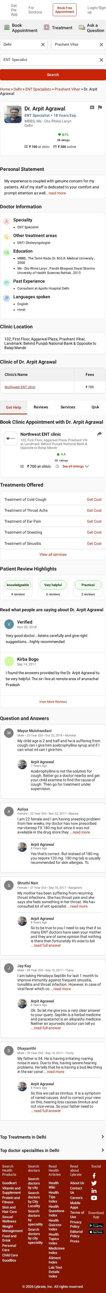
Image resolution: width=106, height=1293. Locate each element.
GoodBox (9, 1260)
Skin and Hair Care (9, 1209)
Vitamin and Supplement (11, 1190)
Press (74, 1241)
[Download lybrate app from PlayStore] (96, 1227)
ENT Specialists (38, 89)
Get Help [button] (13, 407)
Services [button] (68, 407)
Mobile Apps (75, 1205)
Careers (76, 1198)
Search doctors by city (34, 1183)
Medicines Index (57, 1250)
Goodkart (9, 1183)
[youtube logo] (94, 1200)
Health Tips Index (54, 1196)
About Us (77, 1183)
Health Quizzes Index (55, 1224)
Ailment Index (55, 1260)
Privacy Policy (76, 1224)
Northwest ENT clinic (20, 387)
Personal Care (9, 1248)
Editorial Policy (76, 1234)
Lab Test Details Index (55, 1271)
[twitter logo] (94, 1185)
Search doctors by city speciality (35, 1236)
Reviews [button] (41, 407)
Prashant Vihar (67, 89)
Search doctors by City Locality (34, 1199)
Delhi (18, 89)
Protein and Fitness (11, 1200)
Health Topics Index (54, 1238)
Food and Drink (9, 1238)
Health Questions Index (56, 1210)
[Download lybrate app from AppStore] (96, 1233)
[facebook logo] (94, 1178)
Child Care (10, 1255)
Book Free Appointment (64, 10)
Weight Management (12, 1228)
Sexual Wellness (9, 1219)
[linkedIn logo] (94, 1192)
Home (5, 89)
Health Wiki (54, 1185)
